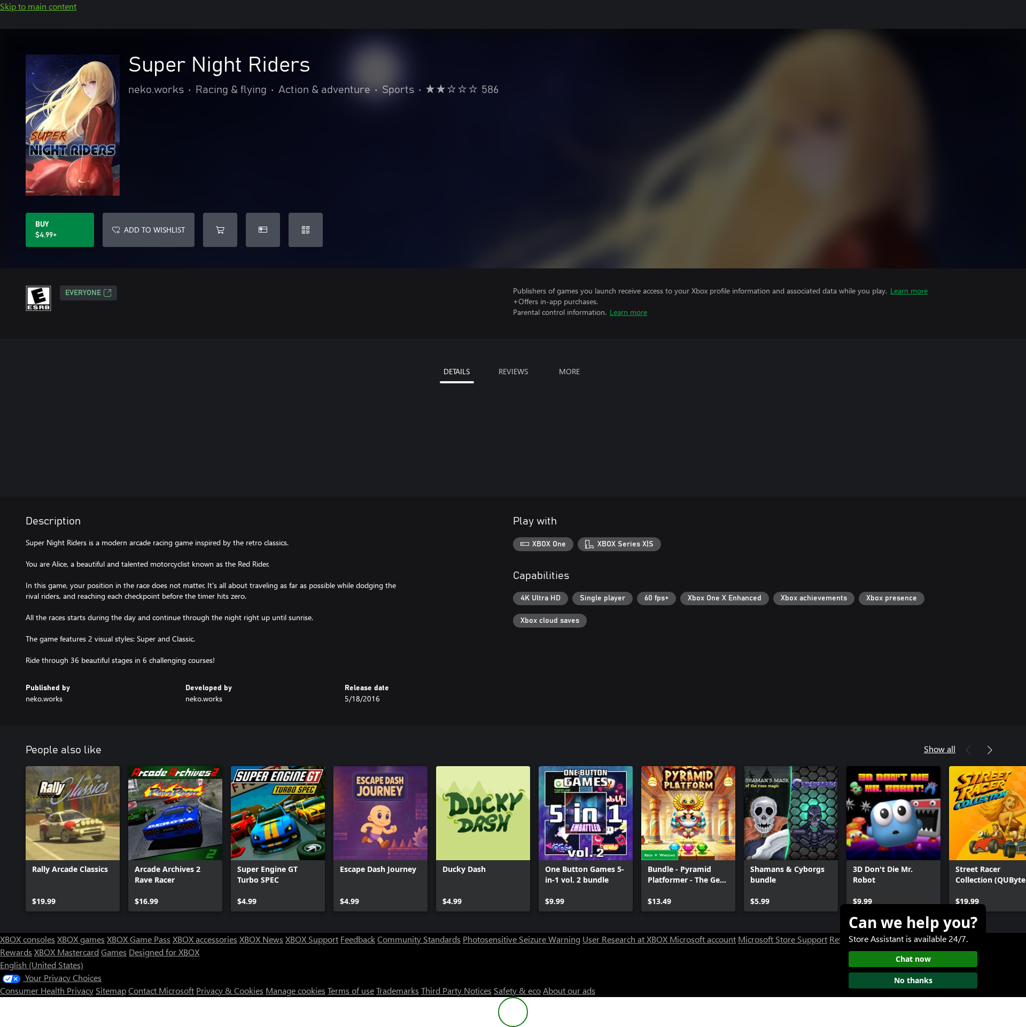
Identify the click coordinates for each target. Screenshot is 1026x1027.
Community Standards (419, 939)
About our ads (569, 990)
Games (114, 951)
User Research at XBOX (626, 939)
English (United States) (41, 964)
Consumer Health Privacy (47, 990)
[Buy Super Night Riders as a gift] (263, 230)
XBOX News (261, 939)
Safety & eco (517, 990)
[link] (73, 839)
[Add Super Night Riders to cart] (220, 230)
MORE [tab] (569, 371)
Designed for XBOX (164, 951)
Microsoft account (703, 939)
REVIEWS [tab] (513, 371)
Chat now (913, 959)
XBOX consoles (27, 939)
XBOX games (81, 939)
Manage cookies (295, 990)
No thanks (913, 980)
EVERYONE (83, 293)
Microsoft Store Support (782, 939)
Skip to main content (38, 6)
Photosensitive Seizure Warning (521, 939)
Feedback (357, 939)
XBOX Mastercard (66, 951)
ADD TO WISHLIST (154, 230)
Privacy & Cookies (229, 990)
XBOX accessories (205, 939)
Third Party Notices (456, 990)
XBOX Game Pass (138, 939)
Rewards (16, 951)
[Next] (989, 750)
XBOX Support (311, 939)
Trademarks (397, 990)
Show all (939, 748)
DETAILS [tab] (457, 371)
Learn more (909, 290)
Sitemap (111, 990)
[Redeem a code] (306, 230)
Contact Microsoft (161, 990)
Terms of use (351, 990)
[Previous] (968, 750)
